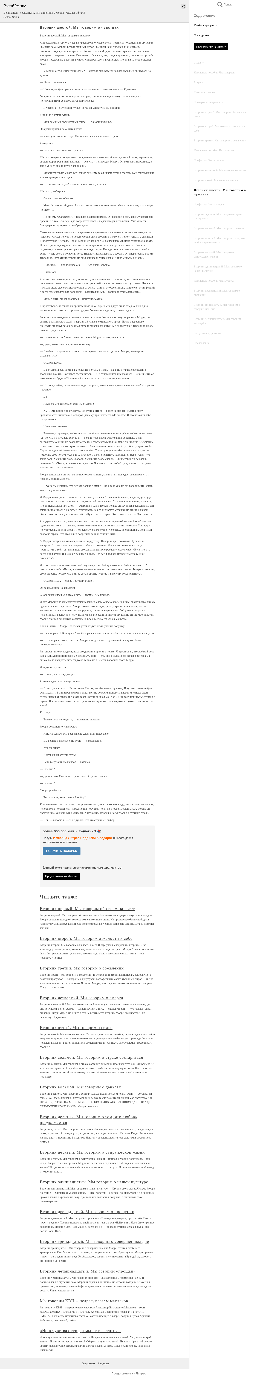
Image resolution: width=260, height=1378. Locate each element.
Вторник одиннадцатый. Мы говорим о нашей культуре (94, 1182)
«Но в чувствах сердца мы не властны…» (80, 1330)
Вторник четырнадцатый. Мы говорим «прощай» (87, 1271)
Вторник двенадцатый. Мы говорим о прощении (87, 1211)
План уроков (201, 35)
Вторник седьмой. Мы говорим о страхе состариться (91, 1057)
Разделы (103, 1363)
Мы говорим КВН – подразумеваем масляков (84, 1300)
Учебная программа (206, 25)
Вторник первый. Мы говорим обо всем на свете (87, 908)
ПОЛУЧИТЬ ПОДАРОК (61, 850)
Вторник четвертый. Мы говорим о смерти (81, 997)
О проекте (88, 1363)
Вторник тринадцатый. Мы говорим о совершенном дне (94, 1241)
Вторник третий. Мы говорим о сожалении (82, 968)
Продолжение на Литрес (211, 46)
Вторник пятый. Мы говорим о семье (76, 1027)
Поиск (224, 4)
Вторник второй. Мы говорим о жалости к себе (86, 938)
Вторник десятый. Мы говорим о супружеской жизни (92, 1152)
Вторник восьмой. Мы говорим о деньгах (80, 1087)
